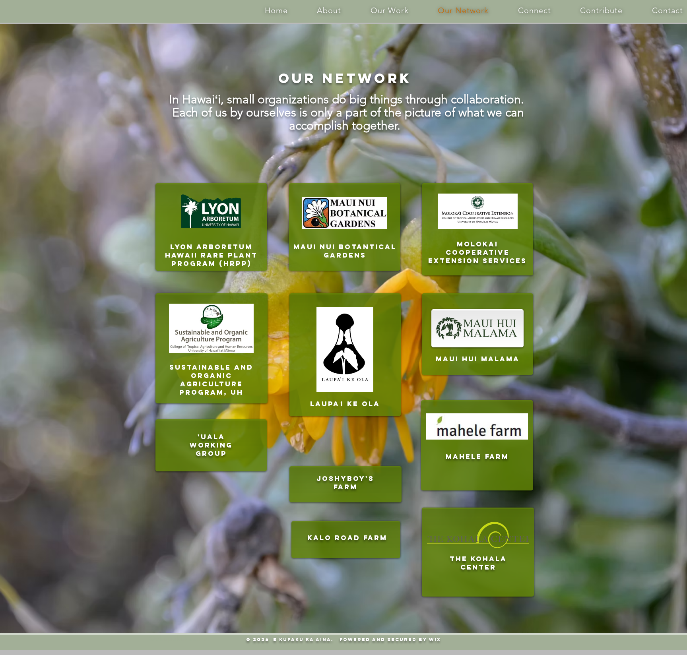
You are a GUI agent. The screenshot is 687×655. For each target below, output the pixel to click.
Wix (435, 639)
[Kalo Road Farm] (346, 539)
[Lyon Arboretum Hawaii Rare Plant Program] (211, 227)
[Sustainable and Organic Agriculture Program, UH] (211, 344)
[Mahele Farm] (476, 442)
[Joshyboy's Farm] (345, 483)
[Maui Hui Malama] (477, 334)
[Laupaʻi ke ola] (345, 354)
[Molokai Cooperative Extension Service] (477, 228)
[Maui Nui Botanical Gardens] (344, 227)
